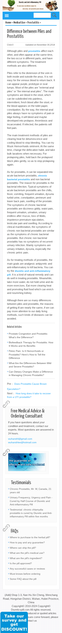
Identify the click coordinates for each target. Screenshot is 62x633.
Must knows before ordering (25, 573)
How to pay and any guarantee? (27, 542)
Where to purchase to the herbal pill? (30, 537)
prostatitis (34, 51)
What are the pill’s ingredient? (26, 558)
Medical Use (19, 22)
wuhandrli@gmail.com (20, 438)
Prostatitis (33, 22)
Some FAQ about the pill (23, 579)
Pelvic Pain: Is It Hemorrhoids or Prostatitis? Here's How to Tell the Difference (27, 354)
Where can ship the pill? (23, 547)
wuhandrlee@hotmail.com (22, 442)
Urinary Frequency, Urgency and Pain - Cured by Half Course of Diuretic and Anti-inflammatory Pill (31, 501)
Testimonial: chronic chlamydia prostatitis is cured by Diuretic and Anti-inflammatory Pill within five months (31, 513)
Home (8, 22)
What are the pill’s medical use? (27, 553)
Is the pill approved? (21, 563)
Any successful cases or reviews (27, 568)
